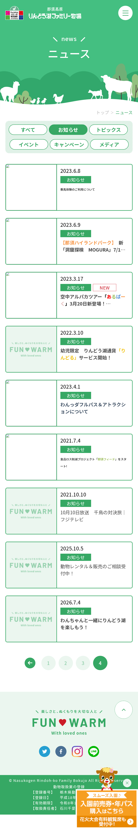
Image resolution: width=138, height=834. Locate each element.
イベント (29, 144)
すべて (28, 129)
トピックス (108, 129)
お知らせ (68, 129)
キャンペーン (69, 144)
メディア (109, 144)
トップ (102, 112)
